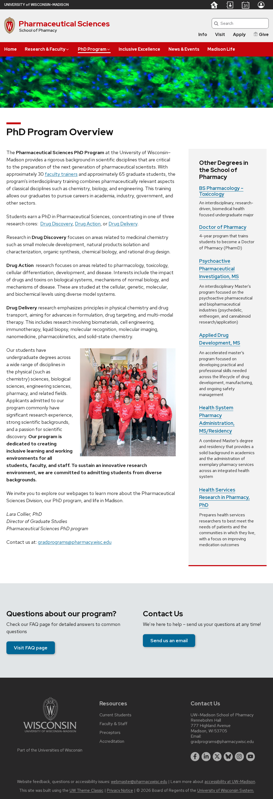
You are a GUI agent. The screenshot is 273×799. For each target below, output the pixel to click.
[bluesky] (228, 756)
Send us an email (169, 640)
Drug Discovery (56, 224)
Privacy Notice (120, 790)
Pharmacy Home (214, 5)
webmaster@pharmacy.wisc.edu (139, 781)
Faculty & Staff (113, 723)
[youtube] (250, 756)
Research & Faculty (45, 49)
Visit (220, 34)
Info (202, 34)
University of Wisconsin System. (225, 790)
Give (264, 34)
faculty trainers (61, 174)
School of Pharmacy (38, 30)
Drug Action (88, 224)
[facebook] (195, 756)
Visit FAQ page (30, 648)
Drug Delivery (123, 224)
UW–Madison (36, 4)
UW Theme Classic (86, 790)
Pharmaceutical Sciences (64, 24)
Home (10, 49)
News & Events (183, 49)
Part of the (49, 750)
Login (261, 4)
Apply (239, 34)
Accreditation (111, 741)
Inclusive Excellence (139, 49)
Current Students (115, 715)
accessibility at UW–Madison (229, 781)
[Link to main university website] (50, 733)
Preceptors (110, 732)
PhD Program (92, 49)
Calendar (245, 5)
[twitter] (217, 756)
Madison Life (221, 49)
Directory (230, 5)
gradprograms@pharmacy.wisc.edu (74, 542)
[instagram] (239, 756)
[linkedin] (206, 756)
